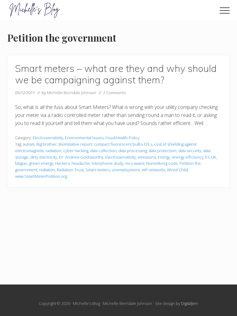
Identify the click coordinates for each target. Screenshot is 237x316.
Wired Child (177, 170)
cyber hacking (75, 150)
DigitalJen (189, 303)
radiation (47, 170)
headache (81, 163)
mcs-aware (134, 163)
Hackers (62, 163)
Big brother (46, 144)
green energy (41, 163)
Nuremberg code (162, 163)
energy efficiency (187, 157)
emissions (147, 157)
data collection (103, 150)
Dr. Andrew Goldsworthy (81, 157)
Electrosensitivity (48, 137)
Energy (164, 157)
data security (189, 150)
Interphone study (107, 163)
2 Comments (114, 92)
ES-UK (210, 157)
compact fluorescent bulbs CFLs (123, 144)
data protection (163, 150)
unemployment (126, 170)
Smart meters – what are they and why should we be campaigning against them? (116, 74)
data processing (132, 150)
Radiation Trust (70, 170)
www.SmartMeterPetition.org (41, 176)
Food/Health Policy (122, 137)
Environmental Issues (84, 137)
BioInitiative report (75, 144)
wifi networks (153, 170)
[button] (225, 10)
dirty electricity (43, 157)
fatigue (21, 163)
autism (29, 144)
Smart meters (97, 170)
